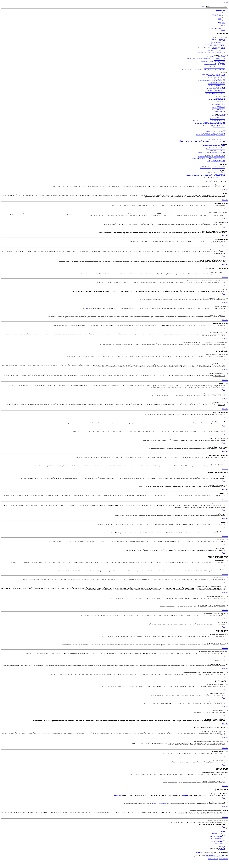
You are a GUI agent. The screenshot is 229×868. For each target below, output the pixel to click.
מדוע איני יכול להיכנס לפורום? (216, 84)
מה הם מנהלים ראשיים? (218, 115)
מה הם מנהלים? (220, 117)
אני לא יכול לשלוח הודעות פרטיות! (215, 131)
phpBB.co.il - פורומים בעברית (214, 856)
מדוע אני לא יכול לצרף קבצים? (216, 85)
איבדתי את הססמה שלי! (218, 49)
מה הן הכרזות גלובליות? (218, 104)
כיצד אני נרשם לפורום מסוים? (217, 160)
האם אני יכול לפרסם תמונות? (217, 103)
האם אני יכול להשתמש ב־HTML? (215, 100)
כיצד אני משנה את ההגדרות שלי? (216, 56)
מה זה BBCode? (220, 98)
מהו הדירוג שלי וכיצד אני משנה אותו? (214, 68)
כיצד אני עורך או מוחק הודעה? (216, 76)
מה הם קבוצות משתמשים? (217, 119)
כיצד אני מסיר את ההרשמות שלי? (215, 161)
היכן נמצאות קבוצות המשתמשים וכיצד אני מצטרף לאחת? (209, 120)
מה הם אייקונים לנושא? (218, 111)
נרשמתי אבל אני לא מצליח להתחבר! (215, 44)
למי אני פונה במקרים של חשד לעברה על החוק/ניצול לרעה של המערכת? (205, 176)
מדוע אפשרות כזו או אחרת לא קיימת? (214, 174)
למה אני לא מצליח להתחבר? (217, 45)
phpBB (86, 308)
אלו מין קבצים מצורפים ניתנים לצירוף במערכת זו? (211, 166)
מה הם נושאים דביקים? (218, 108)
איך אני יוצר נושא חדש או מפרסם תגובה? (213, 74)
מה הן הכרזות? (221, 106)
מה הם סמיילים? (220, 101)
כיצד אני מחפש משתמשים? (217, 150)
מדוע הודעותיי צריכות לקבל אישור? (215, 92)
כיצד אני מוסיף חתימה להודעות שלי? (215, 77)
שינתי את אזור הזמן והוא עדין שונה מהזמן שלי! (212, 61)
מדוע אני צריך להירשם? (218, 39)
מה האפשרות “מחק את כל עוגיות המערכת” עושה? (211, 52)
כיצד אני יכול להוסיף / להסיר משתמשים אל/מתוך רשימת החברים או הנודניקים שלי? (202, 141)
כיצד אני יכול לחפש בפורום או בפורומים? (214, 145)
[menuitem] (216, 14)
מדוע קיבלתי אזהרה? (219, 87)
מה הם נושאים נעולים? (218, 109)
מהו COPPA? (221, 40)
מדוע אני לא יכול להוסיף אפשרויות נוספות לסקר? (211, 80)
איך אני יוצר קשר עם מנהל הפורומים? (214, 177)
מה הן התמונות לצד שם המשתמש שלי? (214, 64)
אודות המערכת (118, 795)
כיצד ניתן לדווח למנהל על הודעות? (215, 88)
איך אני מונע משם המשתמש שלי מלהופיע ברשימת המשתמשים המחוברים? (204, 58)
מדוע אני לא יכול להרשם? (218, 42)
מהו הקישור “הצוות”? (219, 127)
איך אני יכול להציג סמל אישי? (217, 66)
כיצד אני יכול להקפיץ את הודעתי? (215, 93)
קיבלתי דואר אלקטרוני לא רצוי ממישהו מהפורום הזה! (210, 135)
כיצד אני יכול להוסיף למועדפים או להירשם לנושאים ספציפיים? (208, 158)
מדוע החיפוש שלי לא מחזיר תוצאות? (215, 147)
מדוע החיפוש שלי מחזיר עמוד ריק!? (215, 149)
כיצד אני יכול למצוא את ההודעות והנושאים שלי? (211, 152)
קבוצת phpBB (185, 795)
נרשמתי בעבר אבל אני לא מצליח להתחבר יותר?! (211, 47)
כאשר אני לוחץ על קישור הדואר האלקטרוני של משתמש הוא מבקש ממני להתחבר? (202, 69)
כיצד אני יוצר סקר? (219, 79)
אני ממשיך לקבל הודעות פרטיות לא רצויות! (213, 133)
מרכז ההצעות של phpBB (159, 803)
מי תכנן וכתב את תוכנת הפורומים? (215, 172)
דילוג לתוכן (225, 2)
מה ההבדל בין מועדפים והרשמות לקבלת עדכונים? (211, 157)
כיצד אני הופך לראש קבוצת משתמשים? (214, 122)
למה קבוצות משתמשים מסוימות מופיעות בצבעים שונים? (209, 123)
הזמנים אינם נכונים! (219, 60)
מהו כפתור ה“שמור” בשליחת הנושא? (214, 90)
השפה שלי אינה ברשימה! (218, 63)
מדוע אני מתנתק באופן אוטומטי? (216, 50)
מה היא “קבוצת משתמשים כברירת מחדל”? (213, 125)
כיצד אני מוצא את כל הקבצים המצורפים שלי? (212, 168)
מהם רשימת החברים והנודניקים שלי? (215, 139)
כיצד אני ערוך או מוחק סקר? (217, 82)
